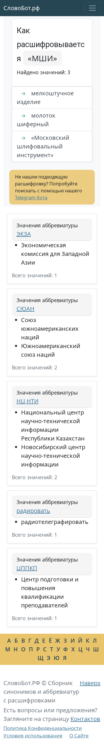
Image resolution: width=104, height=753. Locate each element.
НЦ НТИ (27, 401)
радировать (33, 510)
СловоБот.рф (21, 8)
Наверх (90, 683)
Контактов (85, 719)
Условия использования (32, 735)
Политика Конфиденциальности (42, 728)
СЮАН (25, 309)
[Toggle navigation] (92, 8)
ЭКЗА (23, 234)
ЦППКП (26, 568)
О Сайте (79, 735)
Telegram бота (31, 197)
